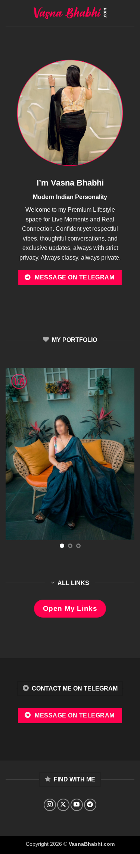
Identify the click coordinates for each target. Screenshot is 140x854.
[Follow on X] (63, 805)
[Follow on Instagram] (50, 805)
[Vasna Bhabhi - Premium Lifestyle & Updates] (70, 13)
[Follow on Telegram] (90, 805)
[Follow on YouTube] (77, 805)
